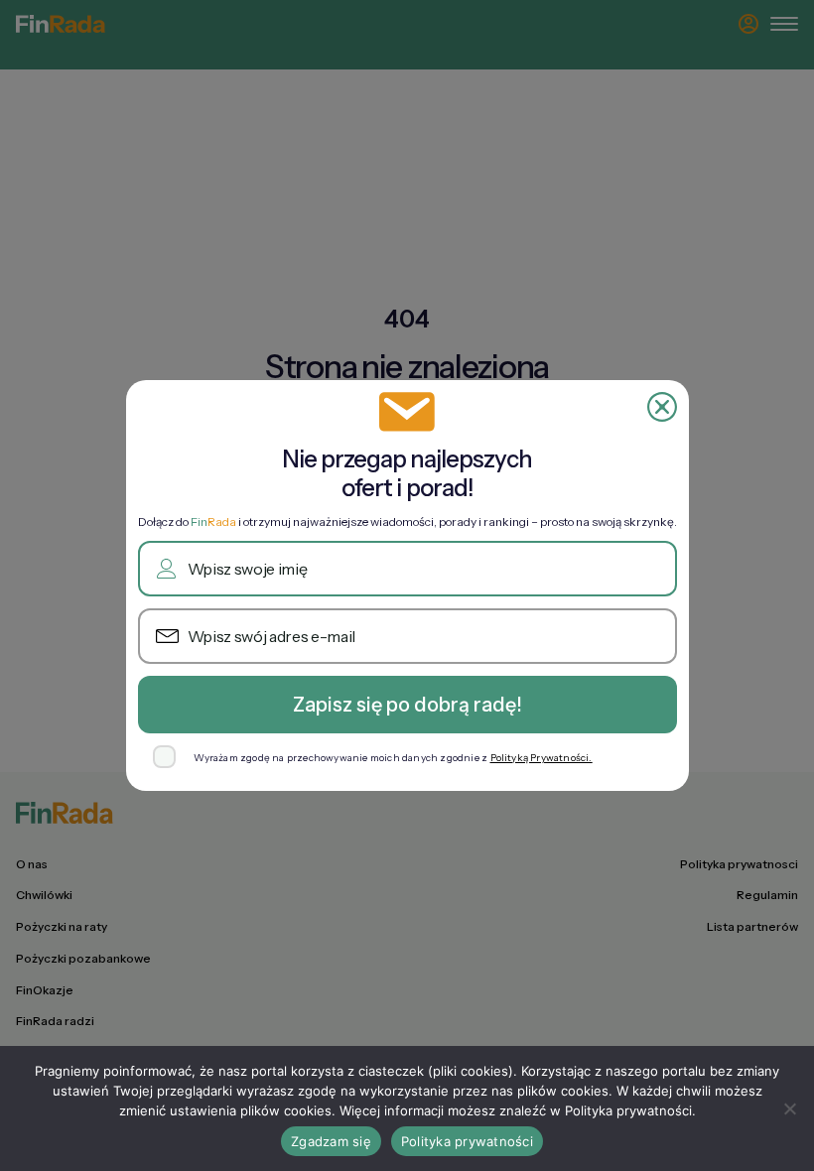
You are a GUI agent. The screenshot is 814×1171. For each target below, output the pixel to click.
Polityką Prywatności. (541, 757)
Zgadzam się (331, 1141)
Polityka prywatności (467, 1141)
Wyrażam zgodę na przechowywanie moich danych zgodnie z (393, 758)
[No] (789, 1108)
